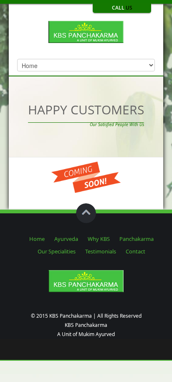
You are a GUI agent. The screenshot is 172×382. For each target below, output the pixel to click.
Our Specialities (57, 251)
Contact (135, 251)
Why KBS (99, 239)
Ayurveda (66, 239)
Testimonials (100, 251)
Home (37, 239)
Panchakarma (136, 239)
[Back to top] (86, 213)
